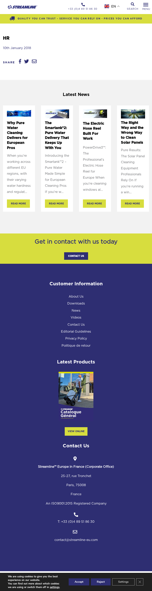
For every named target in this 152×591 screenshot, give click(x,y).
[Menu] (145, 4)
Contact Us (76, 256)
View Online (76, 431)
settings (54, 587)
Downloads (76, 303)
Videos (76, 317)
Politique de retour (76, 345)
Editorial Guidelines (76, 331)
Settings (123, 582)
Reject (101, 582)
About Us (76, 296)
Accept (79, 582)
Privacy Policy (76, 338)
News (76, 310)
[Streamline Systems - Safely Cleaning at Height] (23, 7)
